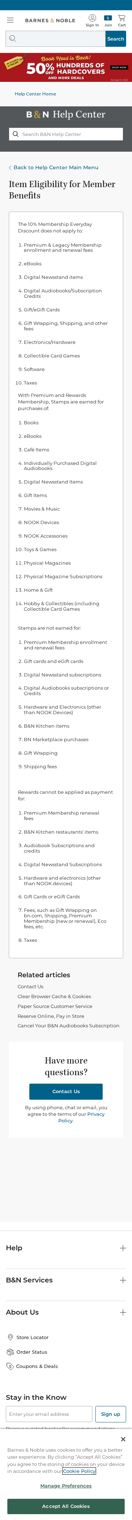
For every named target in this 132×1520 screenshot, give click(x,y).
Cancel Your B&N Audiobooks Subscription (69, 1025)
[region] (66, 1474)
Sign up (110, 1414)
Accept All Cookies (65, 1506)
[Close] (123, 1439)
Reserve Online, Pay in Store (51, 1016)
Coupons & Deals (37, 1366)
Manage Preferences (66, 1486)
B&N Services (29, 1280)
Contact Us (30, 986)
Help (14, 1248)
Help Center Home (35, 93)
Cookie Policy (79, 1471)
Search (115, 39)
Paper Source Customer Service (55, 1006)
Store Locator (32, 1337)
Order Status (31, 1352)
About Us (22, 1312)
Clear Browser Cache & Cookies (54, 996)
